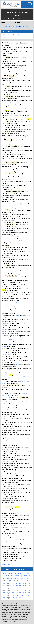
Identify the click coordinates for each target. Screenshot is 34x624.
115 (13, 583)
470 (7, 598)
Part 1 (4, 578)
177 (10, 588)
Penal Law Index (8, 573)
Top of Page (6, 565)
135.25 (17, 315)
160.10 (9, 352)
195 (4, 590)
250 (20, 593)
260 (26, 593)
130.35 (4, 329)
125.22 (16, 395)
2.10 (8, 496)
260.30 (24, 381)
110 (10, 583)
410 (20, 595)
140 (4, 585)
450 (29, 595)
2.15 (28, 501)
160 (23, 585)
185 (23, 588)
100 (4, 583)
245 (16, 593)
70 (23, 581)
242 (13, 593)
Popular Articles (25, 576)
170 (29, 585)
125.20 (23, 323)
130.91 (17, 292)
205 (10, 590)
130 (26, 583)
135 (29, 583)
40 (13, 581)
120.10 (16, 321)
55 (15, 581)
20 (3, 581)
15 (29, 578)
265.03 (9, 356)
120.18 (27, 393)
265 (4, 595)
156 (16, 585)
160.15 (14, 348)
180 (20, 588)
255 (23, 593)
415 (23, 595)
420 (26, 595)
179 (16, 588)
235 (4, 593)
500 (20, 598)
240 (7, 593)
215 (16, 590)
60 (18, 581)
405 (16, 595)
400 (13, 595)
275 (10, 595)
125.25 (9, 286)
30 (8, 581)
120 (16, 583)
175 (4, 588)
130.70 (16, 336)
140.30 (10, 340)
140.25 (9, 344)
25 (6, 581)
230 (29, 590)
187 (26, 588)
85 (28, 581)
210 (13, 590)
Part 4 (18, 578)
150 (10, 585)
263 (29, 593)
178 (13, 588)
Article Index (18, 573)
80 (25, 581)
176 (7, 588)
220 (20, 590)
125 (23, 583)
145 (7, 585)
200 (7, 590)
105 (7, 583)
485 (13, 598)
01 (22, 578)
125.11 (4, 395)
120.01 (4, 383)
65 (20, 581)
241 (10, 593)
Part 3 (14, 578)
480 (10, 598)
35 (10, 581)
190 (29, 588)
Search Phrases (14, 576)
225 (26, 590)
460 (4, 598)
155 (13, 585)
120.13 (23, 393)
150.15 (4, 346)
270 (7, 595)
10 (27, 578)
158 (20, 585)
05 (24, 578)
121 (20, 583)
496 (16, 598)
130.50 (4, 334)
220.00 (17, 365)
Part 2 (9, 578)
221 (23, 590)
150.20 (13, 317)
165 (26, 585)
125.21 (9, 395)
